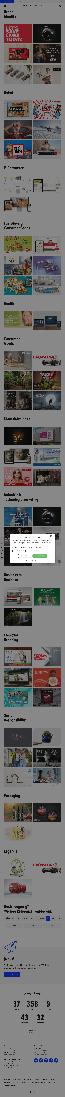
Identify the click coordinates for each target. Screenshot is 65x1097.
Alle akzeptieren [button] (39, 556)
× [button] (53, 536)
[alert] (32, 548)
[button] (33, 560)
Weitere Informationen (43, 543)
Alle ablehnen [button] (25, 556)
